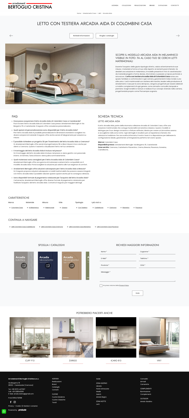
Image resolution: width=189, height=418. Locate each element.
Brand (152, 5)
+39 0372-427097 (18, 389)
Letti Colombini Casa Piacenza (107, 227)
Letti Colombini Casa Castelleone (23, 227)
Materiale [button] (30, 202)
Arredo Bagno (101, 397)
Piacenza (139, 208)
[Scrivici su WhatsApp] (4, 411)
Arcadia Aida (107, 13)
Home (79, 13)
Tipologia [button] (79, 202)
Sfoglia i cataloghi (106, 36)
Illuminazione (145, 391)
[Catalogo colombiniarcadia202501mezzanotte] (48, 265)
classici (64, 208)
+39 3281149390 (18, 391)
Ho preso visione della (116, 285)
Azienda (115, 5)
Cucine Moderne (58, 397)
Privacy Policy (124, 285)
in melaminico (34, 208)
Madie (98, 391)
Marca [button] (11, 202)
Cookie (18, 406)
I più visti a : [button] (97, 202)
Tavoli (54, 402)
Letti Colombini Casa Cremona (52, 227)
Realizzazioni (140, 5)
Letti (99, 13)
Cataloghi (162, 5)
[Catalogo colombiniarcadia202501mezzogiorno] (71, 265)
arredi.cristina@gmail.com (24, 394)
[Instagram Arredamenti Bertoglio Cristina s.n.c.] (14, 402)
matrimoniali (49, 208)
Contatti (175, 5)
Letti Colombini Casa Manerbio (80, 227)
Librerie (99, 386)
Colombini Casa (17, 208)
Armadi (143, 381)
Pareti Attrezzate (102, 389)
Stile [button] (60, 202)
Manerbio (125, 208)
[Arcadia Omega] (177, 35)
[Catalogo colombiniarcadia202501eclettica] (24, 265)
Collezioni (126, 5)
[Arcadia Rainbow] (11, 35)
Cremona (112, 208)
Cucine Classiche (58, 400)
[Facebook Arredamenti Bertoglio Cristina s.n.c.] (10, 402)
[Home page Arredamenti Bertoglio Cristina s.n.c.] (33, 5)
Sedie (98, 379)
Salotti (98, 394)
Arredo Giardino (146, 401)
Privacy (11, 406)
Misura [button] (45, 202)
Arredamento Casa (89, 13)
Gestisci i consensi (31, 406)
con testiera (82, 208)
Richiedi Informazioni (81, 36)
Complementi (145, 394)
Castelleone (99, 208)
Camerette (144, 384)
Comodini (144, 379)
